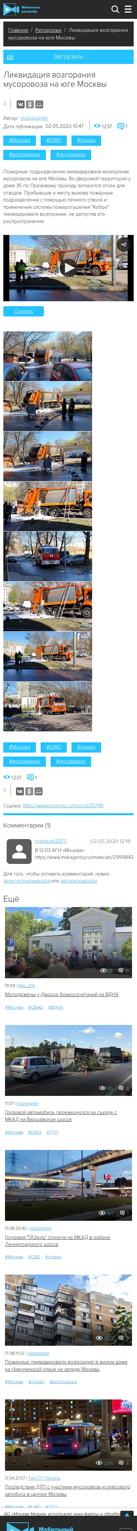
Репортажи (48, 30)
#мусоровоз (70, 154)
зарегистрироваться (26, 881)
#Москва (19, 140)
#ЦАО (34, 1506)
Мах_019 (26, 986)
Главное (18, 30)
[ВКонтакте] (21, 104)
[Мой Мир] (39, 104)
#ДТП (53, 1132)
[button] (69, 268)
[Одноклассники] (30, 104)
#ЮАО (53, 140)
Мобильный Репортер (21, 9)
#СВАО (35, 1007)
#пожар (86, 140)
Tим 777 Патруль (44, 1478)
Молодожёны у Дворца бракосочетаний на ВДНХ (62, 994)
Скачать (23, 311)
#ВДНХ (55, 1007)
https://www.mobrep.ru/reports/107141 (63, 806)
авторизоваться (79, 881)
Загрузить (68, 57)
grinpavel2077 (51, 841)
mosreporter (34, 118)
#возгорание (24, 154)
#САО (34, 1257)
